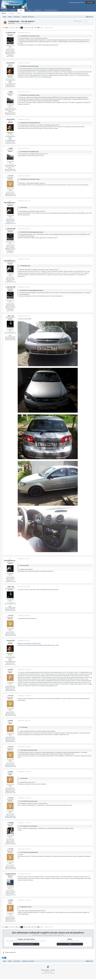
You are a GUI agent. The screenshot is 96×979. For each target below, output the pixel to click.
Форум (21, 10)
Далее (38, 27)
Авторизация (78, 21)
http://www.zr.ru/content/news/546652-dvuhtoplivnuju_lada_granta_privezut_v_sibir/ (38, 645)
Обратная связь (45, 970)
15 (29, 27)
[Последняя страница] (42, 28)
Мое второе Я (27, 23)
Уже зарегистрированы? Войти (76, 2)
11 (19, 27)
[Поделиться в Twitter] (3, 958)
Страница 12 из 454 (48, 27)
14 (26, 27)
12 (21, 27)
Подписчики (86, 21)
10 (16, 27)
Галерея (29, 10)
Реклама (52, 970)
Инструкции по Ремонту (51, 10)
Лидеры (19, 13)
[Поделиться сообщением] (91, 32)
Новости (13, 10)
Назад (6, 27)
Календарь (11, 13)
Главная (5, 10)
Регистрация (90, 2)
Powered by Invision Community (48, 973)
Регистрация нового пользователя (26, 944)
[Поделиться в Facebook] (5, 958)
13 (24, 27)
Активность (38, 10)
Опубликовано (24, 32)
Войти (70, 944)
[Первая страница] (3, 28)
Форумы (3, 13)
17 (34, 27)
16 (32, 27)
